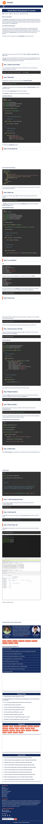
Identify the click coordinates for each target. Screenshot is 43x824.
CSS (23, 730)
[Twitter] (9, 815)
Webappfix (16, 822)
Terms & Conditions (7, 791)
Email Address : (6, 810)
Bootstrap (29, 730)
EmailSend (28, 641)
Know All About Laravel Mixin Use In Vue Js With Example (15, 666)
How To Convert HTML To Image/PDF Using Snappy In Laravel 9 (17, 716)
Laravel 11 (6, 726)
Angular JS (6, 730)
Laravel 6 (11, 728)
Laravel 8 (11, 643)
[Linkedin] (7, 815)
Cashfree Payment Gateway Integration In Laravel (14, 709)
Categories (5, 790)
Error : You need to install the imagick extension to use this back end (17, 702)
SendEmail (34, 641)
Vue (17, 728)
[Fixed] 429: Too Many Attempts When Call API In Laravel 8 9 (16, 719)
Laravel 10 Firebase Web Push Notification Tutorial (14, 707)
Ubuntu (15, 732)
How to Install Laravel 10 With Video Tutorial (13, 653)
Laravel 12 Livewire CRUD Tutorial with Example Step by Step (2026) (18, 757)
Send (15, 819)
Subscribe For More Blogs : (9, 818)
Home (4, 787)
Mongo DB (35, 730)
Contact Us (26, 635)
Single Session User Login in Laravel (11, 661)
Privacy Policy (6, 792)
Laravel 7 (15, 641)
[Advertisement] (26, 2)
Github (10, 732)
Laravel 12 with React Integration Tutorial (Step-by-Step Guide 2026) (18, 772)
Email (4, 641)
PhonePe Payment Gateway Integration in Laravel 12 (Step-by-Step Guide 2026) (19, 651)
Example (9, 641)
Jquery (22, 728)
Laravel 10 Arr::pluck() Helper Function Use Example (14, 668)
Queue (16, 643)
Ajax (33, 728)
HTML (18, 730)
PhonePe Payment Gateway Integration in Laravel (14, 696)
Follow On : (5, 813)
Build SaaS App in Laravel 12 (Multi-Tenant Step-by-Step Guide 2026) (18, 762)
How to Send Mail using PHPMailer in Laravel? (13, 712)
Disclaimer (5, 794)
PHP (11, 726)
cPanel (21, 732)
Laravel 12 (17, 726)
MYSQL (27, 728)
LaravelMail (21, 641)
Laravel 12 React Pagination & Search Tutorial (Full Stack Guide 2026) (18, 769)
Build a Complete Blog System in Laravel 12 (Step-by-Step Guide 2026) (18, 776)
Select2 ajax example (8, 671)
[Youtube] (5, 815)
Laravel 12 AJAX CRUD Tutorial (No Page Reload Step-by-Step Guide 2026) (19, 764)
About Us (5, 795)
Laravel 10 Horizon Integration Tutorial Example (13, 663)
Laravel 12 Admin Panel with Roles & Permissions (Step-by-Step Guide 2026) (19, 774)
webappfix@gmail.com (6, 811)
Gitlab (5, 732)
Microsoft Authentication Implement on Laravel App (14, 656)
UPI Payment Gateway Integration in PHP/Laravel (14, 714)
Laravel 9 (5, 643)
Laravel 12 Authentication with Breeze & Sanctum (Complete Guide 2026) (19, 779)
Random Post (6, 788)
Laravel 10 (24, 726)
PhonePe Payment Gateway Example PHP (12, 704)
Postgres (12, 730)
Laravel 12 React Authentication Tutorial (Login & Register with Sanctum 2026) (20, 767)
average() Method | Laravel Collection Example (13, 658)
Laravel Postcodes (7, 648)
